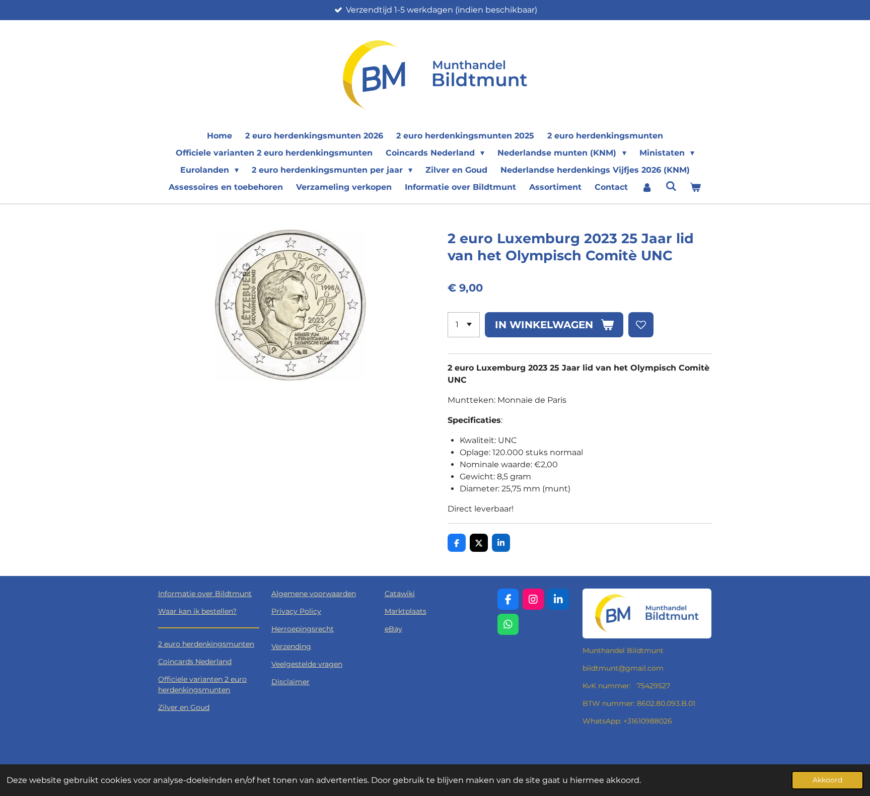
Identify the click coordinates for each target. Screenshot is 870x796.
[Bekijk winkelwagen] (695, 187)
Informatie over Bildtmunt (205, 593)
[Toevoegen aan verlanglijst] (641, 324)
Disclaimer (290, 681)
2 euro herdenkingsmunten (206, 643)
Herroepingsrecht (302, 628)
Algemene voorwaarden (313, 593)
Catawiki (400, 593)
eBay (393, 628)
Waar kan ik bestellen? (197, 611)
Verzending (291, 646)
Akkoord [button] (827, 779)
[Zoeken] (671, 186)
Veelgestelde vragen (306, 664)
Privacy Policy (296, 611)
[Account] (646, 187)
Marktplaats (405, 611)
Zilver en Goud (183, 707)
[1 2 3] (464, 324)
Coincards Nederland (195, 661)
